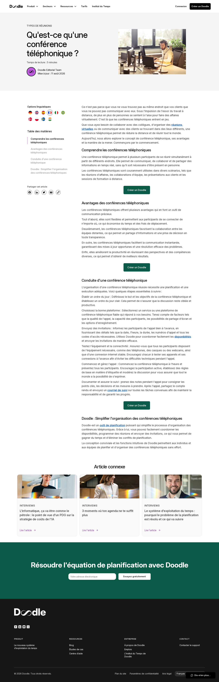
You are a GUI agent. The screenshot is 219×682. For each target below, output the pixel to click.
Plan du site (120, 673)
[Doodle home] (16, 6)
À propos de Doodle (134, 645)
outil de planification (112, 425)
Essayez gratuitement (134, 576)
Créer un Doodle (200, 6)
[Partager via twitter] (44, 192)
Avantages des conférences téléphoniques (46, 150)
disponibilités (182, 336)
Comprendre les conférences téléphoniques (47, 140)
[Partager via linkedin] (36, 192)
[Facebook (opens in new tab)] (15, 626)
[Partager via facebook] (29, 192)
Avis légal (166, 673)
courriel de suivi (117, 390)
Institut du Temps (101, 6)
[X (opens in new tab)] (28, 626)
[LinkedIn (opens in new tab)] (19, 626)
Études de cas (76, 649)
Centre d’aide (76, 653)
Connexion (181, 6)
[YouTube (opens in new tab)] (23, 626)
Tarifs (84, 6)
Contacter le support (190, 645)
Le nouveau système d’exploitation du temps (25, 646)
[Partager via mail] (51, 192)
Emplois (128, 649)
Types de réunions (39, 25)
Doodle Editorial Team (49, 69)
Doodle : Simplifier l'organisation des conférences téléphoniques (49, 171)
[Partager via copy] (58, 192)
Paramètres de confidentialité (144, 673)
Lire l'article (26, 530)
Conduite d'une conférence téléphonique (46, 161)
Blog (71, 645)
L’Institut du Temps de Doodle (135, 655)
